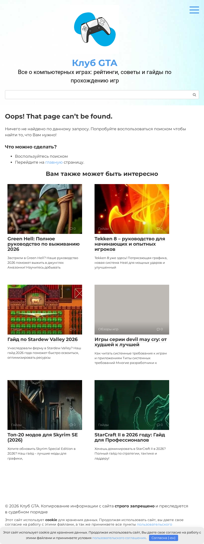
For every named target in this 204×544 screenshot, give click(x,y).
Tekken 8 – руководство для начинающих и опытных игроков (130, 244)
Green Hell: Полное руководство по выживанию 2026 (43, 244)
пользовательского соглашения (119, 538)
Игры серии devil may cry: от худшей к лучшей (131, 342)
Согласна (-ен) (163, 538)
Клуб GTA (94, 62)
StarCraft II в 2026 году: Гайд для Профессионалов (130, 437)
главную (54, 162)
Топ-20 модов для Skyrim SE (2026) (42, 437)
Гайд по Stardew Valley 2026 (42, 339)
